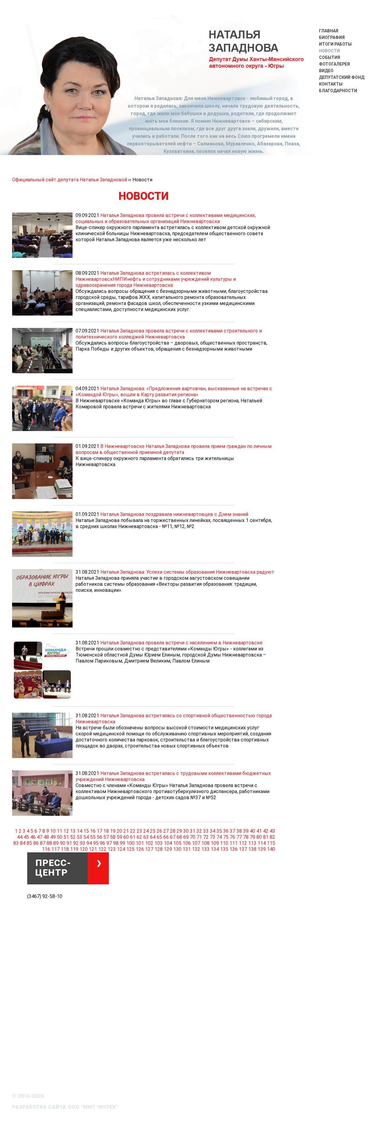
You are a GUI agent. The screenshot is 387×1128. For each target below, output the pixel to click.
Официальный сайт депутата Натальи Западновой (70, 180)
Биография (332, 37)
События (329, 57)
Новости (329, 50)
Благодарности (338, 90)
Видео (326, 70)
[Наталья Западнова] (257, 55)
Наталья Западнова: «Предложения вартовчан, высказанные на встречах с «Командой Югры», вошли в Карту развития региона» (174, 391)
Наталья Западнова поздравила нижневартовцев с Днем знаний (174, 514)
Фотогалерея (334, 64)
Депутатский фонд (341, 77)
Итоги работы (335, 44)
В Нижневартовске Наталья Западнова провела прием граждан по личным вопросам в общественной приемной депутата (174, 449)
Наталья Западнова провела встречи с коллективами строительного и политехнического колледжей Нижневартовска (169, 334)
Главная (328, 30)
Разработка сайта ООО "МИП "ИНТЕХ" (65, 1107)
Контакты (331, 84)
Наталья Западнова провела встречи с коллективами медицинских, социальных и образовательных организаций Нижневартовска (166, 218)
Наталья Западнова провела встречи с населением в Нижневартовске (181, 643)
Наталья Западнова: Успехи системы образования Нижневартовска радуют (187, 572)
